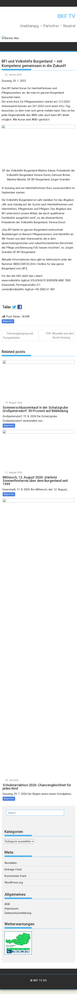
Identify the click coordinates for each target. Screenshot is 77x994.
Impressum (11, 908)
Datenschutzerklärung (17, 913)
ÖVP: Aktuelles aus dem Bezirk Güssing (60, 335)
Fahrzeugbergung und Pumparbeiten (18, 335)
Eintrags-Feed (12, 869)
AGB (7, 904)
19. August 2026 (13, 402)
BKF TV (66, 16)
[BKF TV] (5, 46)
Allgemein (8, 321)
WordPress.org (13, 882)
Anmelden (10, 863)
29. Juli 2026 (12, 780)
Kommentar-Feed (15, 876)
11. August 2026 (13, 472)
